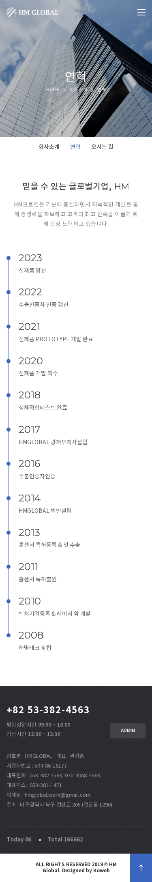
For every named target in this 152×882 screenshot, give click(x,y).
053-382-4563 (46, 776)
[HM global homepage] (32, 12)
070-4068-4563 (82, 776)
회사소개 (49, 147)
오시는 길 (102, 147)
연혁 (75, 147)
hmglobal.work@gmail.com (57, 795)
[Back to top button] (141, 868)
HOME (53, 90)
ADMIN (128, 731)
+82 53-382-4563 (48, 710)
